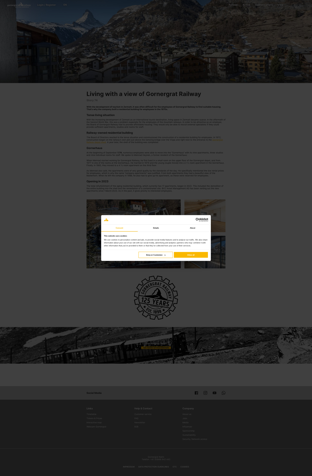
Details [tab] (156, 228)
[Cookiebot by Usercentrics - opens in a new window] (197, 220)
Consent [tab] (119, 228)
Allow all (191, 255)
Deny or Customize (154, 255)
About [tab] (192, 228)
